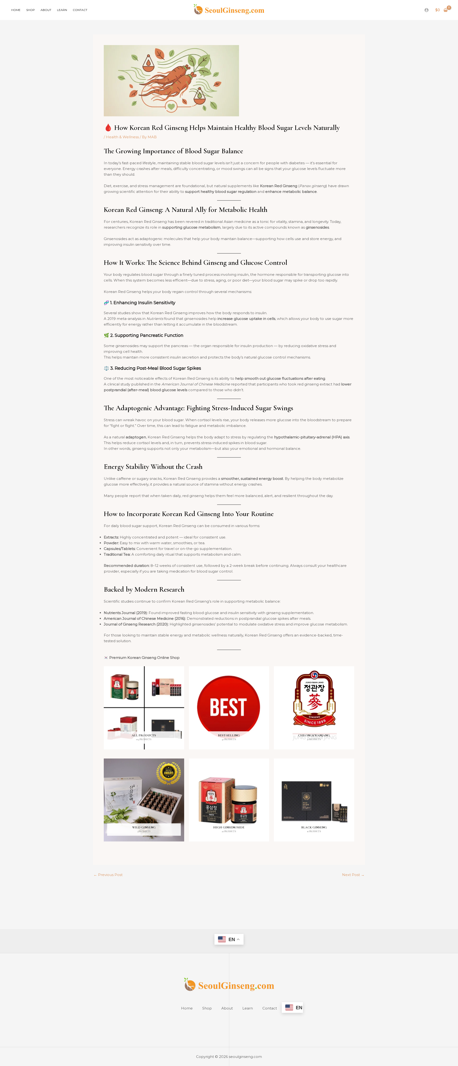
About (46, 10)
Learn (62, 10)
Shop (30, 10)
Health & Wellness (122, 137)
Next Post (353, 874)
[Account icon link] (426, 10)
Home (16, 10)
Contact (80, 10)
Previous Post (108, 874)
